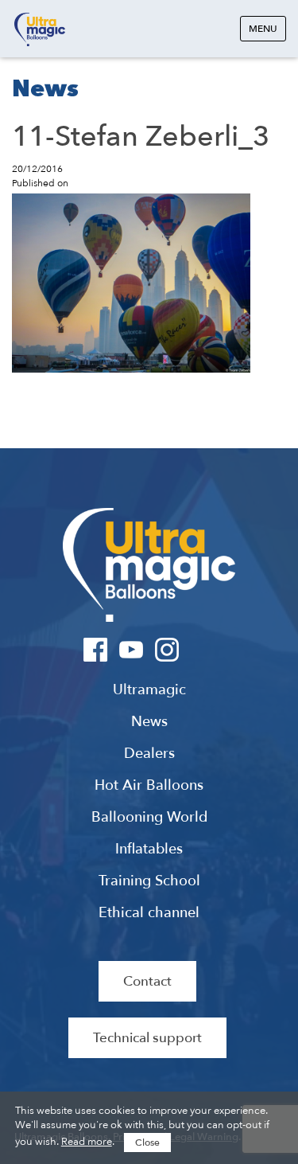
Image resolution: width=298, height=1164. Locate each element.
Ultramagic (40, 30)
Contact (147, 981)
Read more (86, 1142)
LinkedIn (203, 650)
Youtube (131, 650)
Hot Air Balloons (149, 786)
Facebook (95, 650)
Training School (149, 881)
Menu (263, 28)
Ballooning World (149, 818)
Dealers (149, 754)
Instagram (167, 650)
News (149, 722)
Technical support (147, 1038)
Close (147, 1142)
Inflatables (149, 849)
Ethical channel (149, 913)
